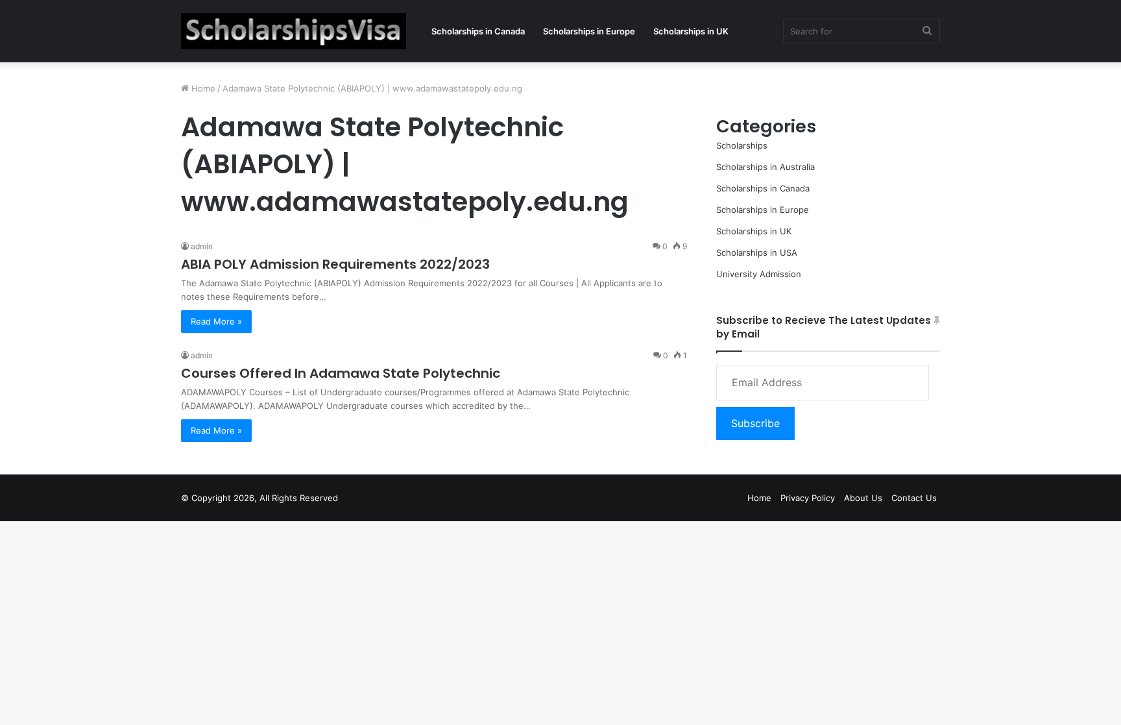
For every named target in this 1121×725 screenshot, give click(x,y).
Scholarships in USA (756, 252)
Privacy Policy (807, 498)
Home (202, 88)
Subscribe (755, 423)
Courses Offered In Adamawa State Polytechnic (340, 373)
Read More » (216, 321)
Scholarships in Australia (765, 167)
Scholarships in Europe (589, 31)
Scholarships (741, 145)
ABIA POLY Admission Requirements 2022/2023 (335, 264)
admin (202, 246)
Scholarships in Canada (478, 31)
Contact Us (914, 498)
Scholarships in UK (691, 31)
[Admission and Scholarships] (293, 31)
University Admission (758, 274)
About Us (863, 498)
